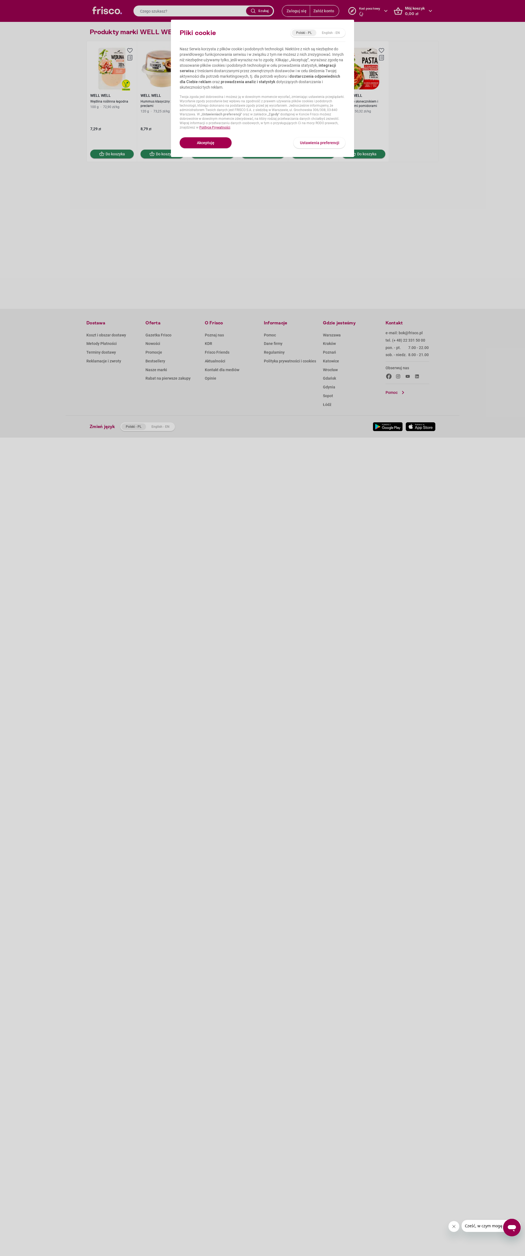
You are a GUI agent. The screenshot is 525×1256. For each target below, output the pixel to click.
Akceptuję (205, 143)
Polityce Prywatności (214, 127)
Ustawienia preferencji (319, 143)
